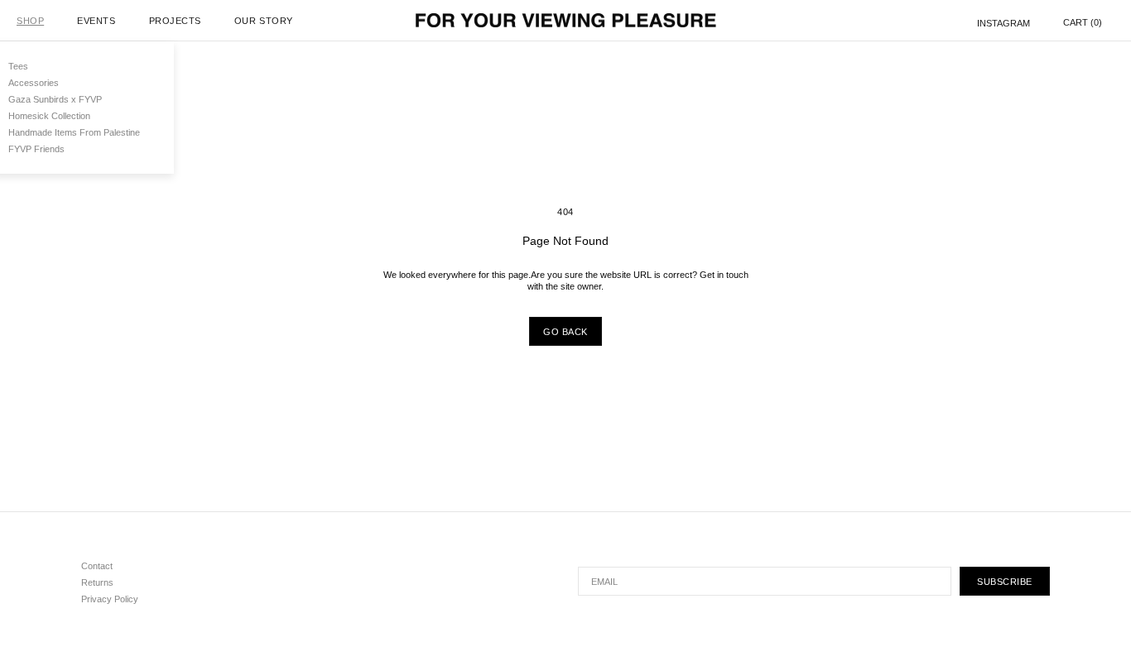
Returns (97, 582)
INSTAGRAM (1003, 22)
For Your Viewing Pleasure (566, 20)
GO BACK (565, 332)
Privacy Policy (109, 599)
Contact (97, 566)
